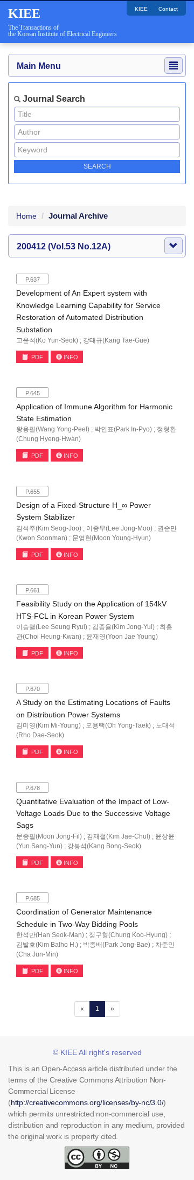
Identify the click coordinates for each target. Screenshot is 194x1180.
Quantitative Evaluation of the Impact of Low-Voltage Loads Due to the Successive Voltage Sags (93, 813)
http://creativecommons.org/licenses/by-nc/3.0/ (87, 1102)
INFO (71, 357)
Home (26, 216)
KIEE (141, 9)
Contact (168, 9)
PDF (36, 357)
